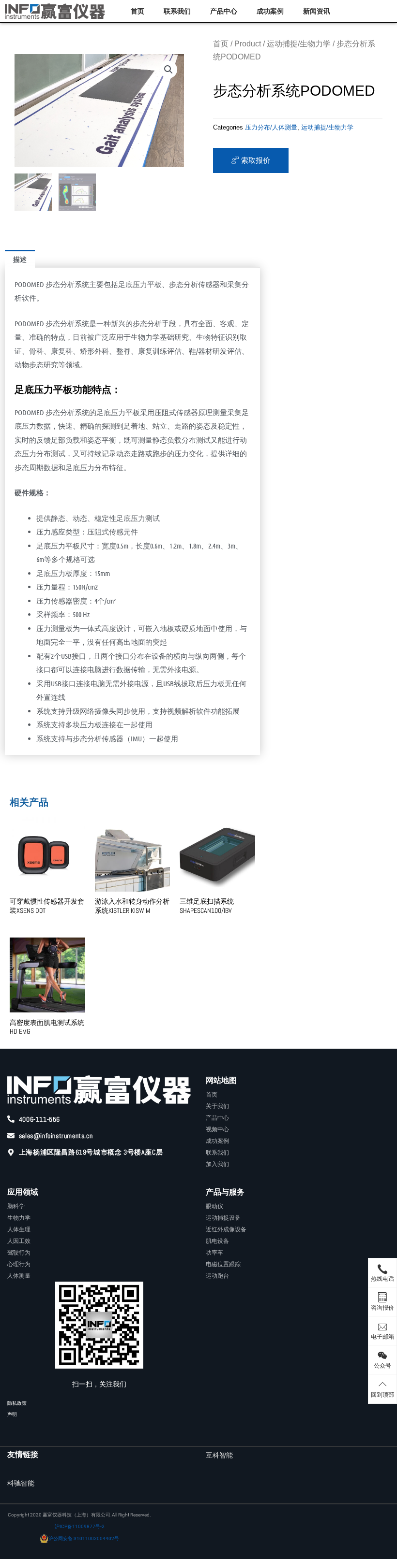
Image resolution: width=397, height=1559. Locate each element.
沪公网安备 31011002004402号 (83, 1538)
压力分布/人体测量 (271, 127)
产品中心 (223, 11)
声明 (12, 1414)
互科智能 (219, 1455)
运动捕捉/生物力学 (299, 44)
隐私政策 (17, 1403)
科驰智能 (20, 1483)
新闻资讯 (316, 11)
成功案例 (270, 11)
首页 (137, 11)
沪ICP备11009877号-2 (80, 1526)
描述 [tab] (20, 259)
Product (247, 44)
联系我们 (177, 11)
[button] (168, 69)
